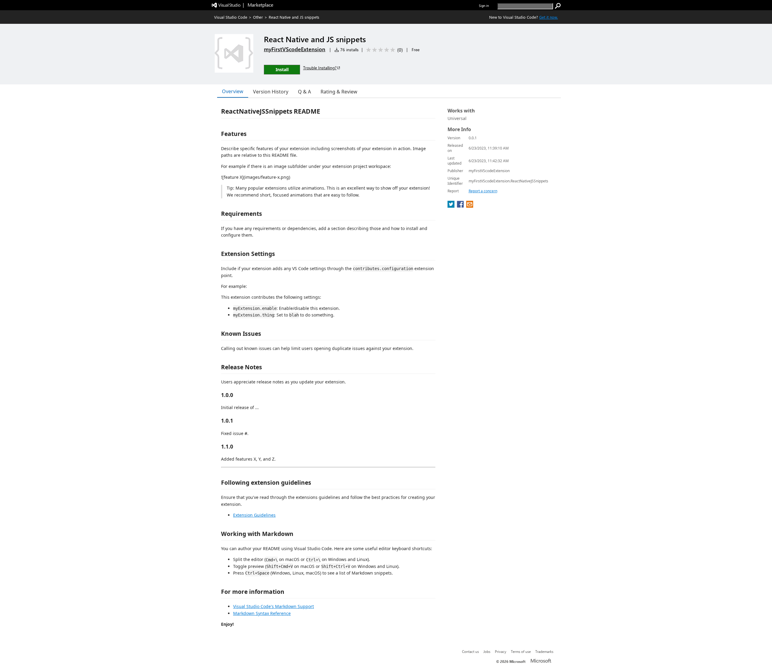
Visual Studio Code (230, 17)
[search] (558, 6)
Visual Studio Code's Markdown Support (273, 606)
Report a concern (483, 191)
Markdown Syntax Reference (262, 613)
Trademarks (544, 651)
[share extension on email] (470, 206)
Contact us (470, 651)
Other (258, 17)
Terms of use (521, 651)
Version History (270, 91)
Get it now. (548, 17)
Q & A (304, 91)
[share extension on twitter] (451, 206)
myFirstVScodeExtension (294, 49)
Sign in (484, 5)
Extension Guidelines (254, 515)
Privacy (500, 651)
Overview (232, 91)
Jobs (486, 651)
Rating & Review (339, 91)
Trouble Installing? (320, 68)
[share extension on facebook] (461, 206)
